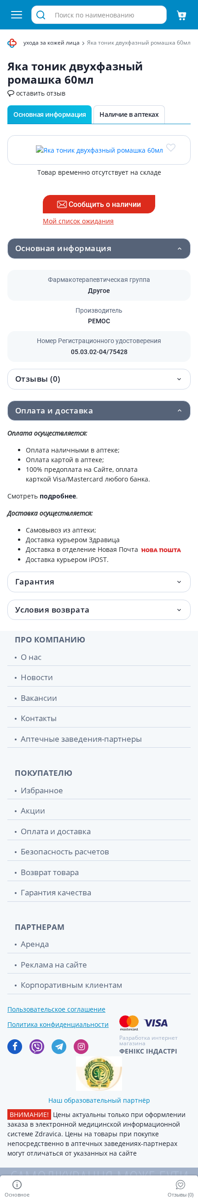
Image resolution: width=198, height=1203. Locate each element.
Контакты (39, 718)
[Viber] (36, 1046)
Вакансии (39, 698)
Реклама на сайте (54, 964)
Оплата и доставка (56, 831)
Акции (33, 810)
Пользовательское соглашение (56, 1009)
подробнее (58, 496)
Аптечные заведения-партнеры (81, 738)
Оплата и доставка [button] (54, 410)
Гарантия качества (56, 892)
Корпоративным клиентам (71, 985)
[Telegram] (59, 1046)
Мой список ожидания (78, 221)
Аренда (35, 944)
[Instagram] (81, 1046)
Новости (37, 677)
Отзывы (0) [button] (37, 378)
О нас (31, 657)
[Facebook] (14, 1046)
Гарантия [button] (35, 581)
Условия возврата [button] (52, 609)
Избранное (42, 790)
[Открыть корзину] (181, 15)
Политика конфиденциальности (58, 1024)
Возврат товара (50, 872)
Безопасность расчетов (65, 851)
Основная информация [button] (63, 248)
